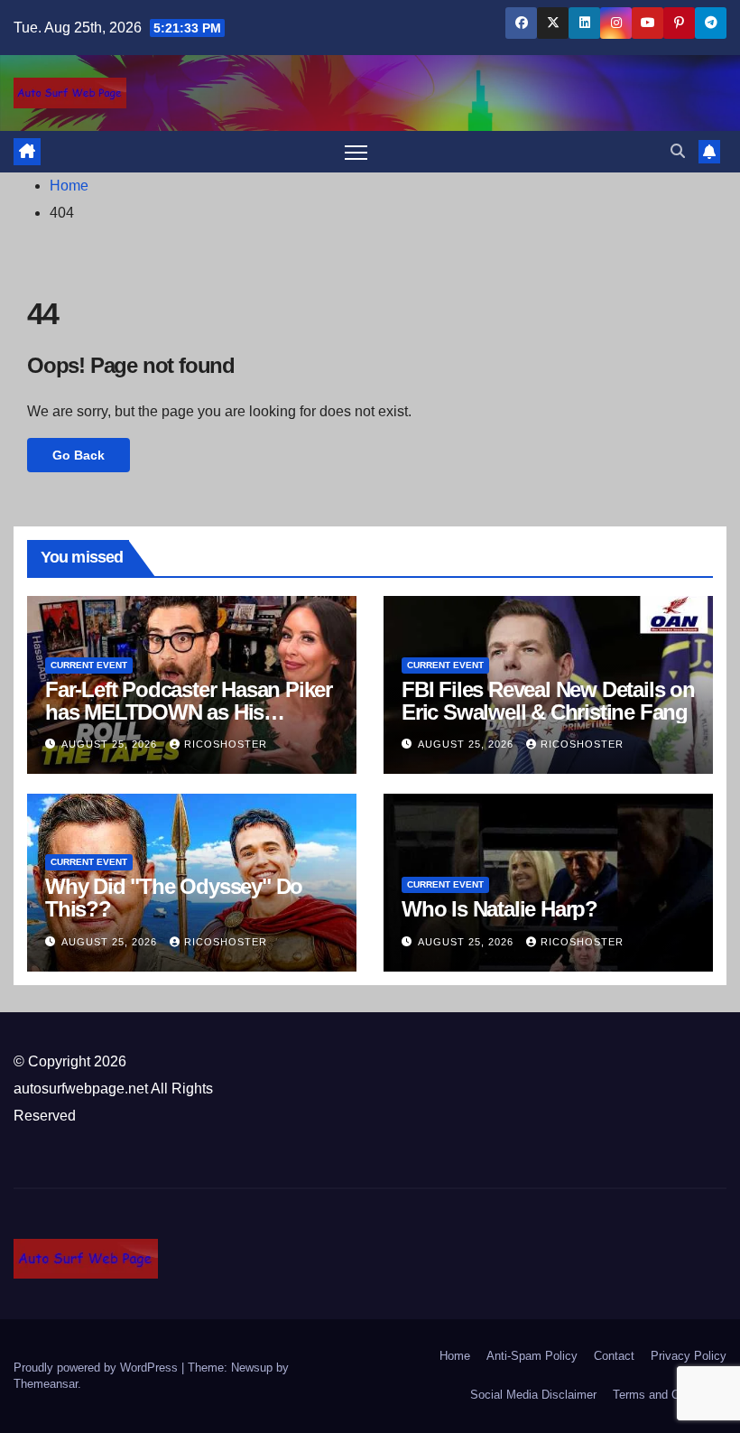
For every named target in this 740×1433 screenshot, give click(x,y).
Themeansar (46, 1384)
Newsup (252, 1367)
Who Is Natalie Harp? (499, 909)
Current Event (89, 665)
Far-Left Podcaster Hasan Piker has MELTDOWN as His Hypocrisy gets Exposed (188, 712)
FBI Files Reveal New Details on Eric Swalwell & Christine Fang (548, 700)
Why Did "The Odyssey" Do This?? (173, 897)
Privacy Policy (688, 1356)
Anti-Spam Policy (532, 1356)
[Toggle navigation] (356, 152)
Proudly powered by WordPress (97, 1367)
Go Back (78, 455)
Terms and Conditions (669, 1394)
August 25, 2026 (111, 744)
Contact (614, 1356)
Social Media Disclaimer (533, 1394)
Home (69, 185)
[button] (678, 151)
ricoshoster (225, 744)
